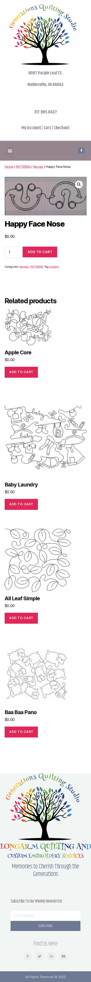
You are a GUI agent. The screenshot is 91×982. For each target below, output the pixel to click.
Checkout (62, 128)
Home (9, 166)
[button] (9, 150)
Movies (38, 166)
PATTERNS (23, 166)
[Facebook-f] (81, 150)
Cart (47, 128)
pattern (54, 266)
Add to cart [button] (21, 372)
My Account (31, 128)
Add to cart (40, 252)
